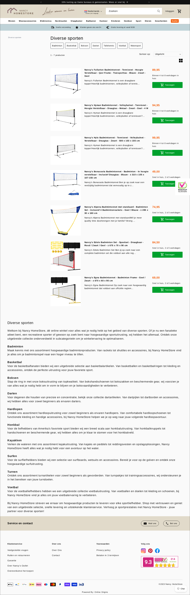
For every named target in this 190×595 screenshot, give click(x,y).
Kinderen (115, 21)
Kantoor (103, 21)
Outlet (175, 21)
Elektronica (46, 21)
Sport (138, 21)
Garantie (11, 560)
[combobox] (134, 11)
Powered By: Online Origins (95, 592)
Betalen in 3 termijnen (107, 555)
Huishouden (61, 21)
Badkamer (91, 21)
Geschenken (161, 21)
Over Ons (57, 550)
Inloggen (170, 11)
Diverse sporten (14, 37)
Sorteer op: (144, 54)
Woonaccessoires (27, 21)
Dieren (148, 21)
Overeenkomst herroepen (20, 571)
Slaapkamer (76, 21)
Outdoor (128, 21)
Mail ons (152, 523)
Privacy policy (103, 550)
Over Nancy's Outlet (17, 565)
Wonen (11, 21)
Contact (56, 555)
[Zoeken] (158, 11)
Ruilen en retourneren (18, 555)
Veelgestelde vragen (17, 550)
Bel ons (173, 523)
